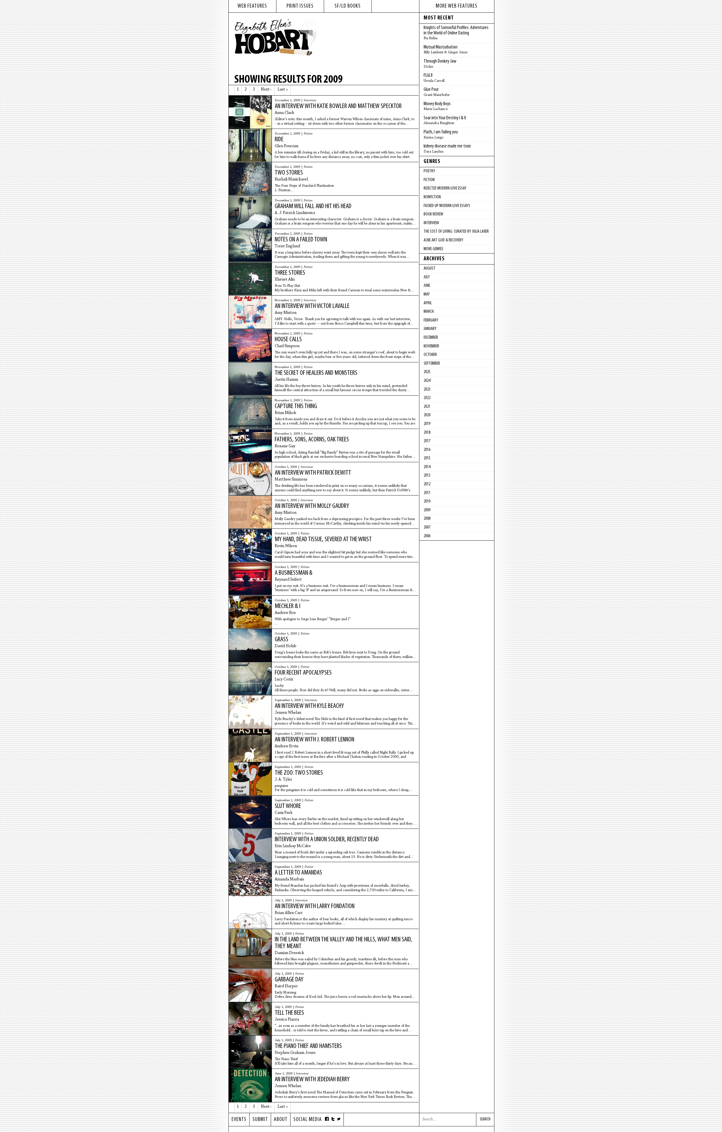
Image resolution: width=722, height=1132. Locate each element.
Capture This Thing (296, 406)
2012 (427, 484)
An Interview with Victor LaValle (312, 306)
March (429, 311)
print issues (300, 6)
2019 (427, 424)
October (430, 355)
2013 (427, 475)
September (432, 363)
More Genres (433, 249)
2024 (427, 380)
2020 (427, 415)
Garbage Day (289, 979)
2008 (427, 518)
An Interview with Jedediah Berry (312, 1079)
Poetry (429, 171)
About (280, 1119)
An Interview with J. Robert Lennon (314, 739)
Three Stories (290, 273)
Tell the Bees (289, 1013)
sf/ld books (347, 6)
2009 (427, 510)
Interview (310, 100)
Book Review (433, 214)
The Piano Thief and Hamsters (308, 1046)
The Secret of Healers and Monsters (316, 373)
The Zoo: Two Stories (299, 773)
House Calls (288, 339)
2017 (427, 441)
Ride (279, 139)
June (427, 285)
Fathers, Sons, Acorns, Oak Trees (312, 439)
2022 (427, 398)
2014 (427, 467)
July (427, 277)
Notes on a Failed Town (301, 239)
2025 (427, 372)
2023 (427, 389)
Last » (283, 89)
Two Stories (289, 172)
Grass (281, 639)
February (431, 320)
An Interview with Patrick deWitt (313, 473)
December (431, 337)
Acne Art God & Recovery (443, 240)
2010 (427, 501)
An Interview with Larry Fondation (315, 906)
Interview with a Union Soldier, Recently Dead (327, 839)
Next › (266, 89)
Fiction (308, 133)
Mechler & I (287, 606)
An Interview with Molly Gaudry (312, 506)
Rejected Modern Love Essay (445, 188)
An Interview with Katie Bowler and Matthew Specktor (338, 106)
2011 (427, 493)
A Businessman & (293, 573)
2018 (427, 432)
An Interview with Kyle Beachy (309, 706)
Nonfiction (432, 197)
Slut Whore (288, 806)
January (430, 329)
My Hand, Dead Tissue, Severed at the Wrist (323, 539)
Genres (432, 161)
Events (239, 1119)
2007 (427, 527)
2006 (427, 536)
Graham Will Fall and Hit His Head (313, 206)
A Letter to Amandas (298, 872)
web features (252, 6)
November (431, 346)
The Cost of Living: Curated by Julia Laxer (456, 231)
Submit (260, 1119)
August (429, 268)
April (428, 303)
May (427, 294)
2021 (427, 406)
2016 (427, 450)
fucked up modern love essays (447, 206)
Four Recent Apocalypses (303, 672)
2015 (427, 458)
